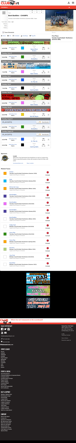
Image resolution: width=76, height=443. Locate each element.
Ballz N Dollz (34, 73)
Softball (3, 353)
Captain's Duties (5, 406)
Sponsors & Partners (6, 419)
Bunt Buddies (13, 194)
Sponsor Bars (4, 430)
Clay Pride (12, 255)
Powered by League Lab (66, 340)
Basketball (3, 359)
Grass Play (12, 232)
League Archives (5, 408)
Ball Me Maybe (34, 116)
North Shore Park (13, 47)
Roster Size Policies (6, 400)
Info (10, 35)
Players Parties (4, 380)
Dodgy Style (12, 225)
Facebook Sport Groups (7, 378)
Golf (2, 364)
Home (4, 35)
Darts (2, 365)
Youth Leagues (4, 381)
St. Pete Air (34, 82)
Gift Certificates (5, 387)
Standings (25, 35)
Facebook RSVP (5, 383)
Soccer (2, 351)
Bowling (3, 361)
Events (2, 367)
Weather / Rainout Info (6, 394)
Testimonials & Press (6, 427)
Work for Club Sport (6, 424)
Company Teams (5, 376)
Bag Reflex (12, 263)
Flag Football (4, 357)
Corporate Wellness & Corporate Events (10, 375)
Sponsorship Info (5, 426)
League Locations (5, 402)
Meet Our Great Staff (6, 422)
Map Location (30, 163)
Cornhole (3, 362)
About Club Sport (5, 416)
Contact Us (3, 418)
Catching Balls (34, 90)
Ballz (10, 179)
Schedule (16, 35)
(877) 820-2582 (6, 339)
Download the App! (5, 395)
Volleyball (3, 354)
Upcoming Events (5, 373)
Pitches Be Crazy (14, 187)
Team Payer (3, 405)
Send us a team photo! (6, 410)
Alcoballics (34, 59)
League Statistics (5, 403)
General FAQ (4, 397)
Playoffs (33, 35)
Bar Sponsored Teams (6, 421)
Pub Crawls (3, 384)
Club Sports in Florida (6, 429)
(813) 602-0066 (6, 342)
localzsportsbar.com (18, 163)
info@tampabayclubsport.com (7, 336)
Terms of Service (65, 338)
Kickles (11, 172)
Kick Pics (11, 247)
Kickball (4, 7)
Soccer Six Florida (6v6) (6, 386)
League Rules (4, 399)
